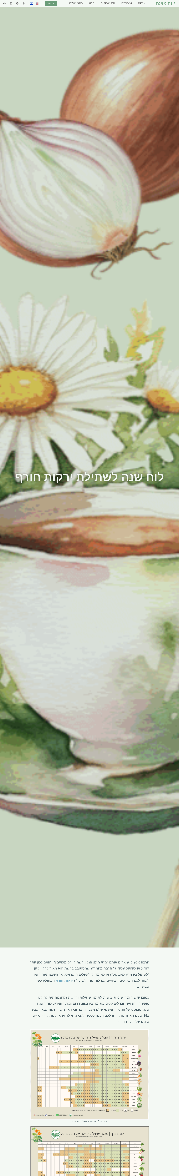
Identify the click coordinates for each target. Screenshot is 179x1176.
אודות (142, 3)
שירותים (126, 3)
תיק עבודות (108, 3)
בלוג (91, 3)
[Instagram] (10, 3)
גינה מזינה (166, 3)
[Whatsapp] (23, 3)
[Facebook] (17, 3)
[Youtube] (4, 3)
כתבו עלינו (76, 3)
